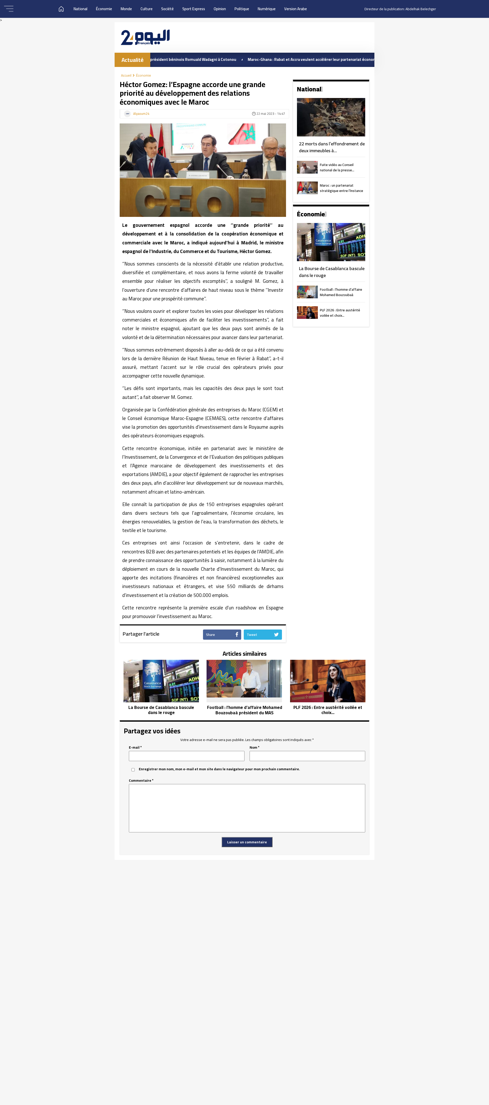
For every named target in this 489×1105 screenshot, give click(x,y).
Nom (255, 747)
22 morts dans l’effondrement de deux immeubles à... (332, 147)
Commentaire (141, 780)
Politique (242, 8)
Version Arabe (295, 8)
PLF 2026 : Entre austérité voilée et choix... (340, 313)
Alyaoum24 (141, 114)
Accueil (126, 75)
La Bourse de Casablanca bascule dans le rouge (331, 272)
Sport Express (193, 8)
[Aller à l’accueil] (145, 37)
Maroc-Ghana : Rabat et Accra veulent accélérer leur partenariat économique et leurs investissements (304, 59)
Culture (147, 8)
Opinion (220, 8)
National (80, 8)
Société (167, 8)
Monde (126, 8)
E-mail (135, 747)
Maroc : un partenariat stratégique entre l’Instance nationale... (341, 188)
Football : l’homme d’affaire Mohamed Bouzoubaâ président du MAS (341, 292)
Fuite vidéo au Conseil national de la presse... (337, 167)
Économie (104, 8)
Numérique (267, 8)
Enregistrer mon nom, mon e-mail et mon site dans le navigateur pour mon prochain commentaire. (219, 769)
